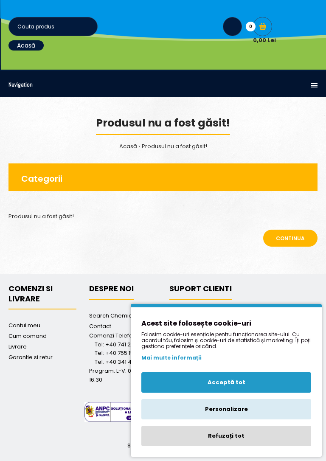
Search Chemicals (114, 316)
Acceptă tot (226, 382)
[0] (262, 26)
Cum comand (27, 336)
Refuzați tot (226, 436)
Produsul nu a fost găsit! (174, 146)
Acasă (26, 45)
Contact (100, 326)
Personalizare (226, 409)
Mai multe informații (171, 357)
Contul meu (24, 325)
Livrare (17, 347)
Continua (290, 238)
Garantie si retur (30, 357)
